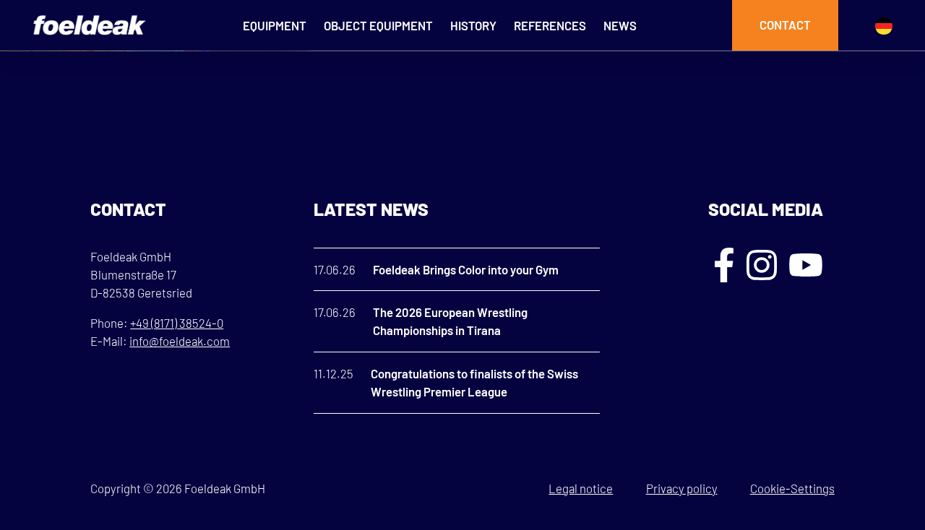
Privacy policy (682, 488)
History (473, 25)
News (620, 25)
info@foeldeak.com (179, 341)
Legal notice (580, 488)
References (550, 25)
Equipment (274, 25)
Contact (785, 24)
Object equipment (378, 25)
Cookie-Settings (792, 488)
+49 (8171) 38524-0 (176, 323)
